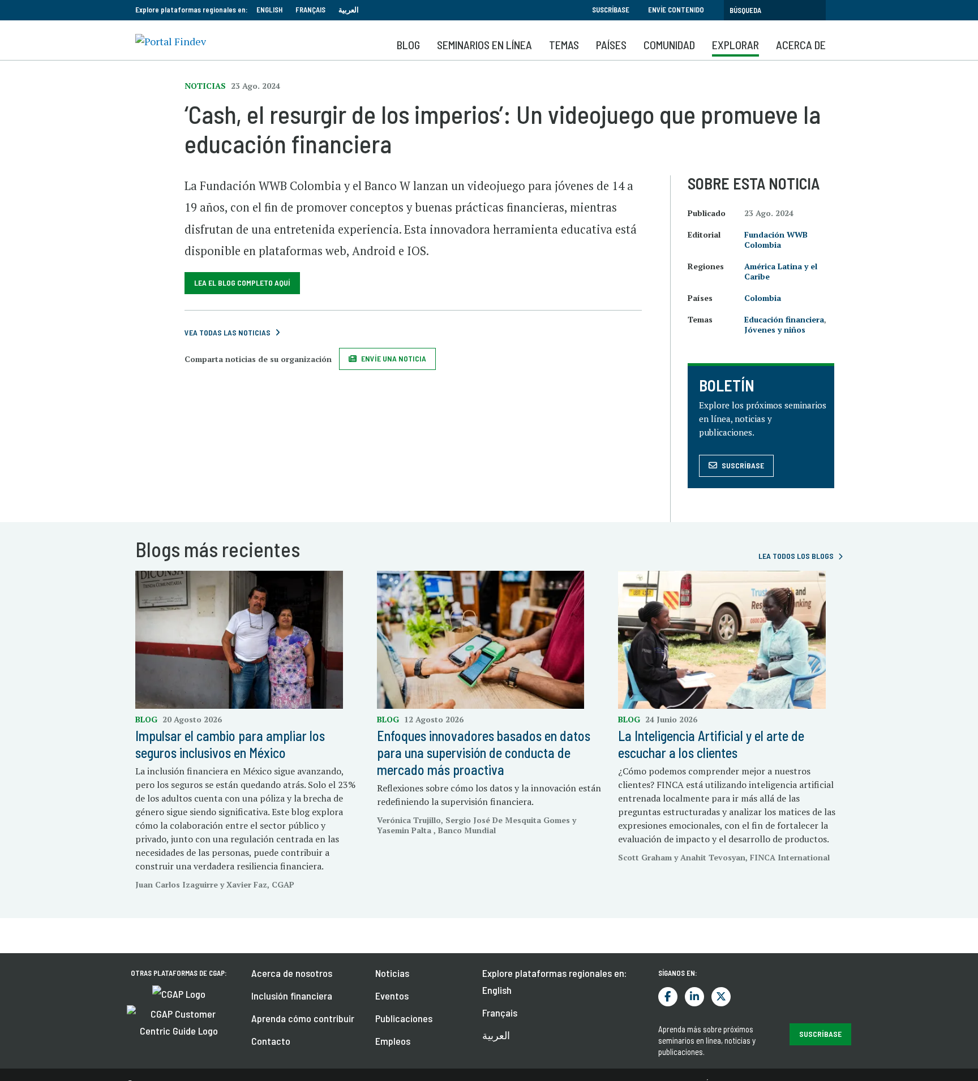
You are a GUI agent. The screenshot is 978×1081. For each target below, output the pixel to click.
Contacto (270, 1041)
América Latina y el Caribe (780, 271)
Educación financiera (784, 319)
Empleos (392, 1041)
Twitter (721, 996)
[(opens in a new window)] (178, 993)
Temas (564, 44)
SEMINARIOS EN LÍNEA (484, 44)
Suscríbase (610, 9)
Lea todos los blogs (796, 556)
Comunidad (669, 44)
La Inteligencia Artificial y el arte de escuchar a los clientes (711, 744)
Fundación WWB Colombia (776, 239)
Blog (408, 44)
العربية (348, 9)
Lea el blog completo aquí (242, 282)
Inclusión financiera (291, 995)
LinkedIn (694, 996)
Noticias (392, 973)
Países (611, 44)
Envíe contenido (676, 9)
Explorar (735, 44)
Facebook (667, 996)
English (269, 9)
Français (310, 9)
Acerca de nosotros (291, 973)
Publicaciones (403, 1018)
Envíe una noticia (393, 358)
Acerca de (801, 44)
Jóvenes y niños (774, 329)
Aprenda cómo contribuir (302, 1018)
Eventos (392, 995)
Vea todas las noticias (228, 332)
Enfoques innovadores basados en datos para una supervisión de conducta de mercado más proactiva (483, 752)
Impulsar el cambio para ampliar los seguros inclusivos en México (230, 744)
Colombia (762, 297)
